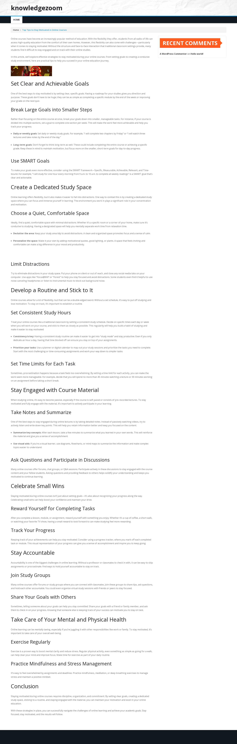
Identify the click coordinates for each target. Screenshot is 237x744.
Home (16, 19)
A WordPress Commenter (173, 53)
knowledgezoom (36, 8)
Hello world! (197, 53)
